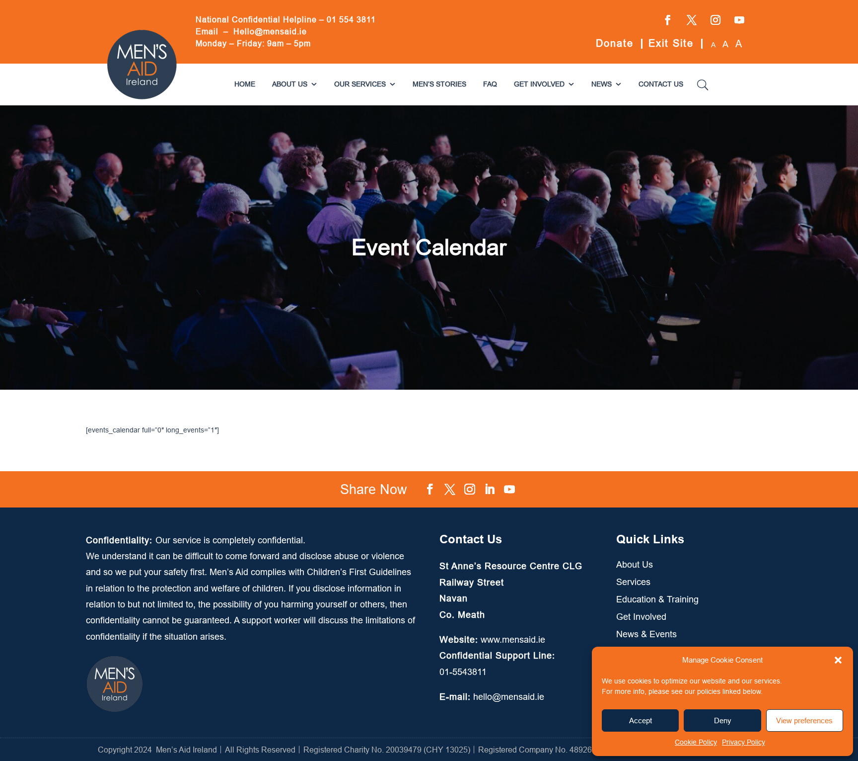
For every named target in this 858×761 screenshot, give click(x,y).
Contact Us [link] (661, 84)
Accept (640, 720)
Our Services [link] (360, 84)
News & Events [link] (646, 634)
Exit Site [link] (671, 43)
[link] (142, 98)
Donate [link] (615, 43)
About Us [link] (289, 84)
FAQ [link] (490, 84)
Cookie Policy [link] (696, 742)
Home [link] (244, 84)
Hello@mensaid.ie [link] (270, 31)
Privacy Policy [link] (743, 742)
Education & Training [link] (657, 599)
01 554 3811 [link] (351, 19)
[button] (838, 660)
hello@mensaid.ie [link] (508, 696)
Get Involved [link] (539, 84)
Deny (722, 720)
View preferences (804, 720)
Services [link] (633, 582)
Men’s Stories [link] (439, 84)
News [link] (601, 84)
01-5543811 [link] (463, 672)
